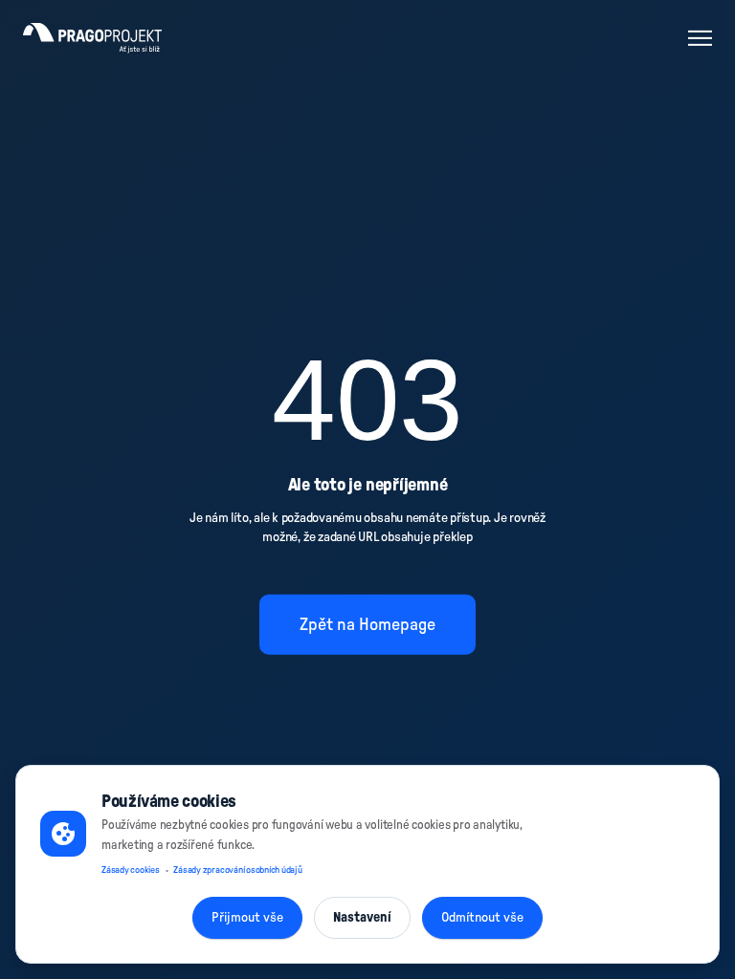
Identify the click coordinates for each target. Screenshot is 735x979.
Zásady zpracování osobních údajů (237, 870)
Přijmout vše (247, 918)
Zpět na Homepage (367, 624)
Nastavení (362, 918)
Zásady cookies (130, 870)
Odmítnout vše (482, 918)
